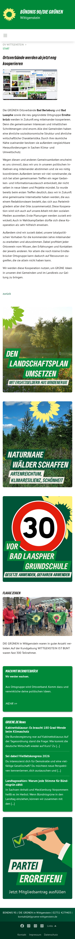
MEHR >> (11, 703)
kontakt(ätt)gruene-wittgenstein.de (37, 916)
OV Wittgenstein (13, 44)
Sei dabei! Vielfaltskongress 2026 (27, 756)
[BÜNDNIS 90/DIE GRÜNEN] (9, 14)
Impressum (35, 934)
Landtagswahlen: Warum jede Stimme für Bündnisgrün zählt (36, 783)
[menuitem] (21, 934)
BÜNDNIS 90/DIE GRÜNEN (41, 12)
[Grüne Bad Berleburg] (42, 926)
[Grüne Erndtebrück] (29, 926)
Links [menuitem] (50, 926)
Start (6, 48)
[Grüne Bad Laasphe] (22, 926)
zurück (7, 293)
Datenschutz (51, 934)
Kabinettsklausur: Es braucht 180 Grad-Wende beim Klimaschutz (35, 730)
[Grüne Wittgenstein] (35, 926)
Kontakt (21, 934)
